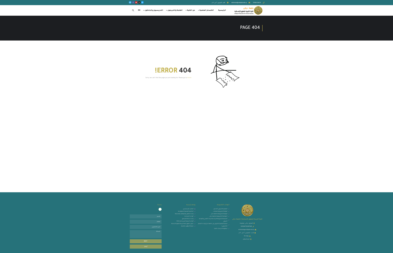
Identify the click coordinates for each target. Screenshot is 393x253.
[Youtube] (136, 2)
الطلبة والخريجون (175, 10)
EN (139, 10)
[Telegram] (130, 2)
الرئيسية (222, 10)
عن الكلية (191, 10)
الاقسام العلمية (206, 10)
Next (145, 241)
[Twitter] (142, 2)
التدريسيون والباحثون (154, 10)
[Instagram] (139, 2)
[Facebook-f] (133, 2)
